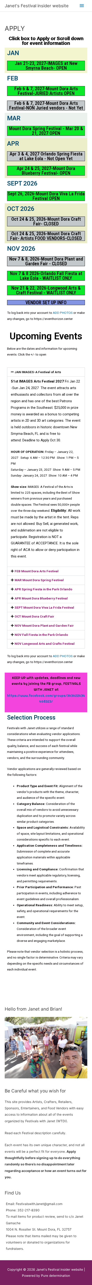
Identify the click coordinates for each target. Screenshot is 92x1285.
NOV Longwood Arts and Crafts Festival (45, 643)
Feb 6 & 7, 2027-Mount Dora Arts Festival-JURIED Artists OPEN (46, 91)
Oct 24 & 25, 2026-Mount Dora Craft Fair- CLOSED (46, 221)
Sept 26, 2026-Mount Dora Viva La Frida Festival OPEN (46, 196)
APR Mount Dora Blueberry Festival (41, 598)
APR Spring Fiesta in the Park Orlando (43, 589)
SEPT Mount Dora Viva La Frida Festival (44, 607)
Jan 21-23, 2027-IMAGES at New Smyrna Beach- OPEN (46, 66)
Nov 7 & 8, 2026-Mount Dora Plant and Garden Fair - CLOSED (46, 261)
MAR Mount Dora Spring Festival (39, 580)
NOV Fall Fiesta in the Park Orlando (41, 635)
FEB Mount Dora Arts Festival (37, 571)
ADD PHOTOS (63, 313)
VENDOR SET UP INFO (46, 302)
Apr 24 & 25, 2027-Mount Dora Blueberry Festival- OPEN (46, 171)
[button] (46, 372)
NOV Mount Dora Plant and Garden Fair (45, 625)
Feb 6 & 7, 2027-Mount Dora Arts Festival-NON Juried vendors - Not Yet (46, 105)
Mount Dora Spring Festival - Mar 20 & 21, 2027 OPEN (46, 131)
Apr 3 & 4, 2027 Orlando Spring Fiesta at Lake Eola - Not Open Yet (46, 156)
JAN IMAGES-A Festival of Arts (38, 372)
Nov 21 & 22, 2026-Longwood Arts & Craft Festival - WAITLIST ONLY (46, 290)
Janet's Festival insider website (37, 5)
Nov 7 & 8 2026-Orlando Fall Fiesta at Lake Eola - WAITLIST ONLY (46, 276)
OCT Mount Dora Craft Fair (34, 616)
